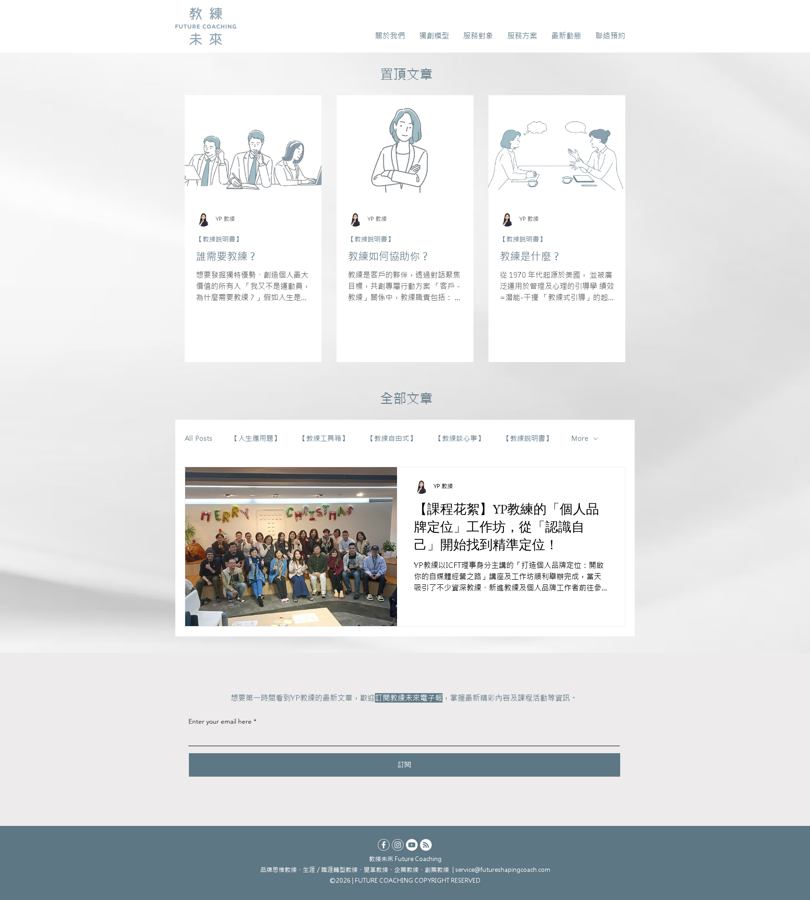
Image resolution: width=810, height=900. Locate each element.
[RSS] (426, 845)
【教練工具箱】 (323, 438)
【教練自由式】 (391, 438)
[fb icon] (384, 845)
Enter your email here (220, 721)
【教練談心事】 (459, 438)
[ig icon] (398, 845)
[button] (390, 35)
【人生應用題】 (255, 438)
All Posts (198, 438)
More (579, 438)
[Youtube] (412, 845)
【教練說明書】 (219, 239)
